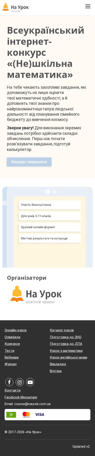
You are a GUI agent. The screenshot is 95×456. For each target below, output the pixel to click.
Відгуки (56, 371)
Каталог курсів (62, 330)
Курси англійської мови (68, 357)
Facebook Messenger (21, 397)
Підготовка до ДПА (66, 344)
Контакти (13, 390)
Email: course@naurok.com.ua (27, 404)
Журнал (11, 364)
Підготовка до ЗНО (65, 337)
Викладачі (58, 364)
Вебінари (12, 357)
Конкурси (12, 344)
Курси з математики (66, 351)
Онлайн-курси (16, 330)
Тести (9, 351)
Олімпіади (12, 337)
